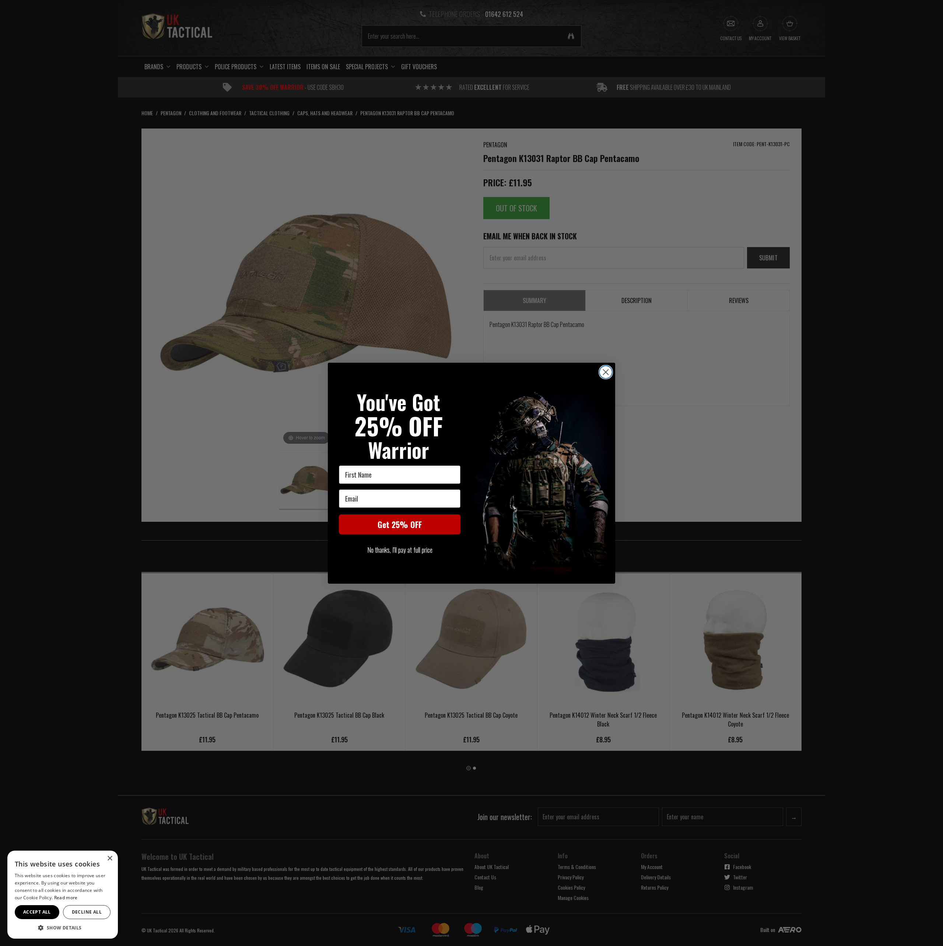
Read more (66, 897)
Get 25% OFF (400, 524)
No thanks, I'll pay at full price (399, 550)
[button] (63, 927)
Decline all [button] (87, 912)
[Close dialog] (605, 372)
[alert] (62, 895)
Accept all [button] (37, 912)
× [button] (109, 858)
